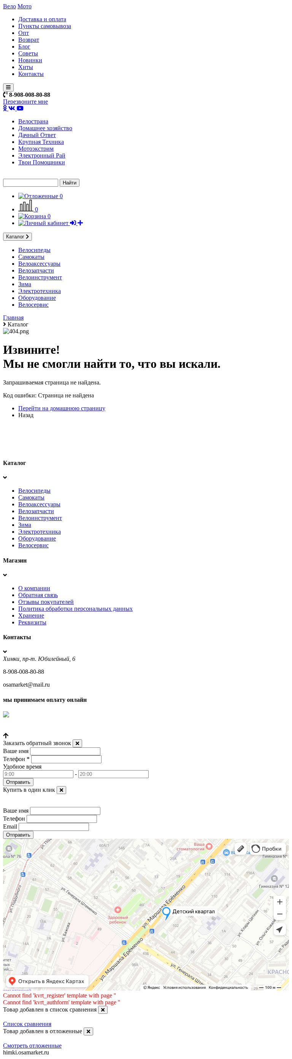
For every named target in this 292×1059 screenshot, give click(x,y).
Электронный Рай (41, 155)
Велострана (33, 121)
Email (10, 826)
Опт (23, 33)
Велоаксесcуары (39, 263)
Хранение (31, 615)
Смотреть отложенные (32, 1045)
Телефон (16, 759)
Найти (69, 183)
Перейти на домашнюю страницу (61, 408)
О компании (34, 588)
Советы (28, 53)
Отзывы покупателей (46, 602)
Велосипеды (34, 250)
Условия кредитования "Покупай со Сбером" (62, 729)
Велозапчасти (36, 270)
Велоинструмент (40, 277)
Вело (9, 6)
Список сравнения (27, 1024)
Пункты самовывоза (44, 26)
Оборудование (37, 298)
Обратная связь (38, 595)
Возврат (28, 39)
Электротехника (39, 291)
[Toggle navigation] (8, 87)
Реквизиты (32, 622)
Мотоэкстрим (36, 148)
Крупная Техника (41, 142)
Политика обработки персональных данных (75, 608)
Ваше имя (16, 751)
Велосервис (33, 304)
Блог (24, 46)
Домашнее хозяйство (45, 128)
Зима (24, 284)
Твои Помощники (41, 162)
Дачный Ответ (37, 135)
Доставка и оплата (42, 19)
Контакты (31, 74)
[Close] (77, 743)
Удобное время (22, 766)
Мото (24, 6)
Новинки (30, 60)
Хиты (25, 67)
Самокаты (31, 257)
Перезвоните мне (25, 101)
